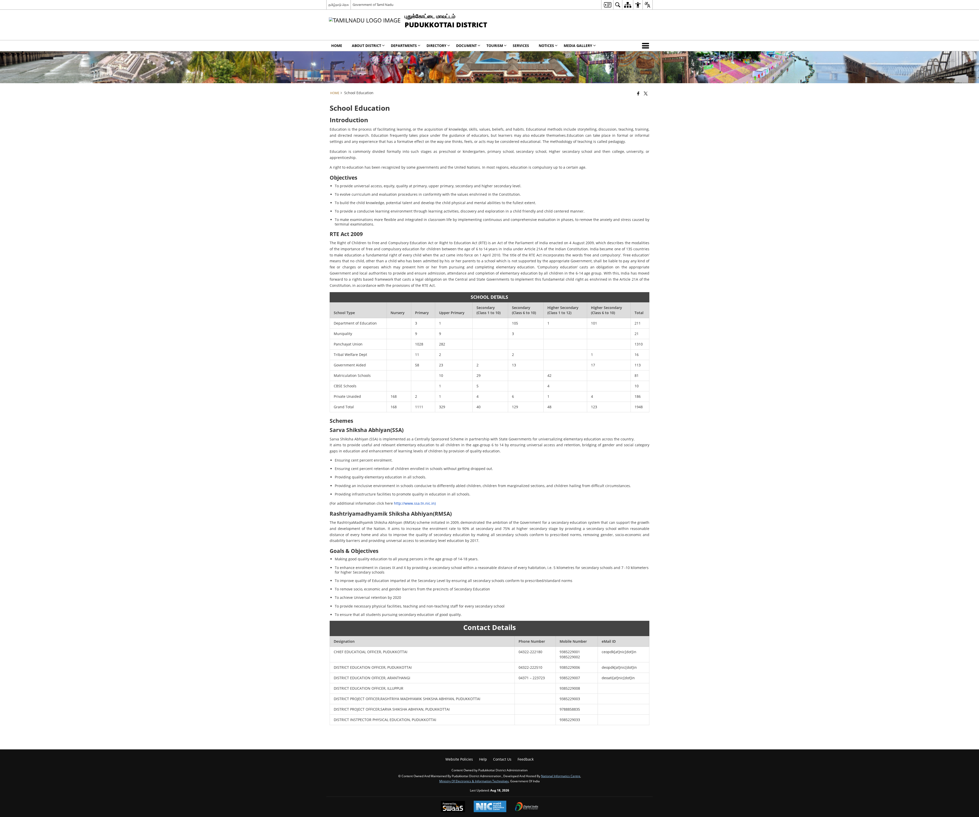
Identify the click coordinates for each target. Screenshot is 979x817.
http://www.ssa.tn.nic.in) (415, 503)
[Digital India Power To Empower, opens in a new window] (526, 807)
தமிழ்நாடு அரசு (338, 4)
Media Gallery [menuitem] (578, 45)
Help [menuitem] (483, 759)
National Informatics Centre (560, 776)
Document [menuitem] (466, 45)
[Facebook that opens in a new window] (638, 93)
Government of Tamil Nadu (373, 4)
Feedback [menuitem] (526, 759)
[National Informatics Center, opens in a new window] (490, 807)
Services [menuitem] (521, 45)
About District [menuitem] (366, 45)
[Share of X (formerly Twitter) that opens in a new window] (645, 93)
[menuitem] (607, 4)
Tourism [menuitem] (494, 45)
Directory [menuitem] (436, 45)
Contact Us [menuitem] (502, 759)
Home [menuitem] (336, 45)
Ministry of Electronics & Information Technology (474, 781)
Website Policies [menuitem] (459, 759)
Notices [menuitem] (546, 45)
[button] (646, 45)
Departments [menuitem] (404, 45)
